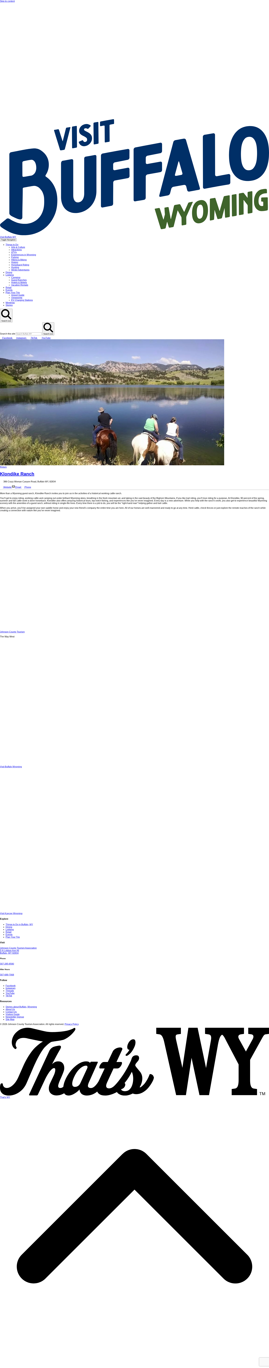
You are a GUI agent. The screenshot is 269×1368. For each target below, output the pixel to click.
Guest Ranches (19, 280)
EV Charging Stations (22, 300)
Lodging (10, 275)
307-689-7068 (7, 975)
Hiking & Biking (19, 260)
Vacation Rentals (19, 285)
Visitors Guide (13, 1014)
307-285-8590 (7, 964)
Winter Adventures (20, 270)
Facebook (11, 985)
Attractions (16, 250)
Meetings (10, 302)
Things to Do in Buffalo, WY (19, 924)
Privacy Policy (72, 1024)
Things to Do (12, 244)
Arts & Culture (18, 247)
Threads (10, 991)
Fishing (15, 257)
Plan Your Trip (13, 292)
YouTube (10, 993)
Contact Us (11, 1012)
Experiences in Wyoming (23, 255)
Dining (9, 272)
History (14, 262)
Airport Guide (17, 295)
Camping (15, 277)
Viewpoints (16, 297)
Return (3, 467)
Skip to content (7, 1)
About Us (10, 1009)
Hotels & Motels (19, 282)
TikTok (9, 996)
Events (9, 290)
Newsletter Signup (15, 1017)
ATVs (14, 252)
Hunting (15, 267)
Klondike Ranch (17, 473)
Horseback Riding (20, 265)
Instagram (10, 988)
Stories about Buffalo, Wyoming (21, 1007)
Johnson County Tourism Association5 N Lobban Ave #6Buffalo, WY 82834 (18, 950)
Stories (9, 305)
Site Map (10, 1019)
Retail (8, 287)
